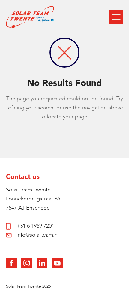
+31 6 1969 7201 (35, 226)
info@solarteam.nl (37, 235)
